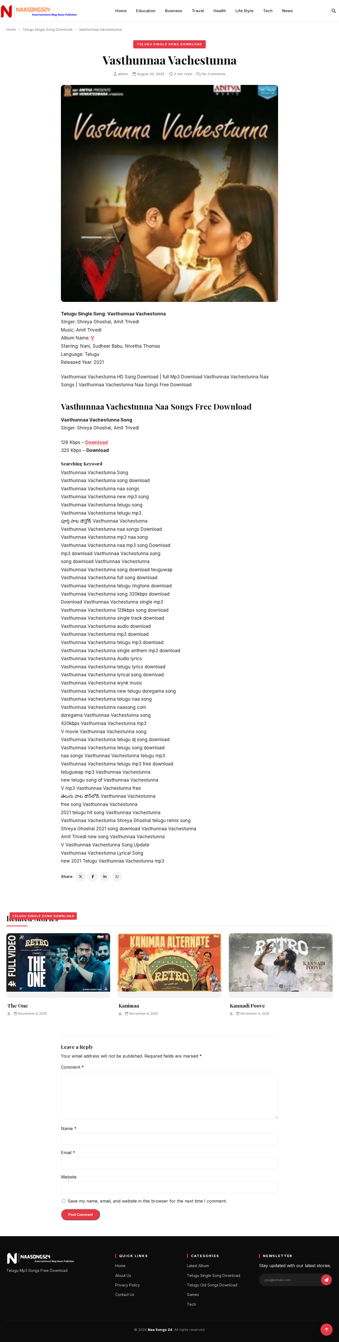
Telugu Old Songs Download (212, 1285)
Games (193, 1294)
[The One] (58, 965)
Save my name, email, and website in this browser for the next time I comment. (147, 1201)
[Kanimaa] (169, 965)
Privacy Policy (127, 1285)
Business (173, 10)
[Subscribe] (326, 1280)
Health (219, 10)
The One (17, 1005)
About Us (123, 1275)
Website (69, 1177)
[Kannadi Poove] (281, 965)
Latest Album (198, 1265)
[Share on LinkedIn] (105, 877)
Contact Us (124, 1294)
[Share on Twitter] (80, 877)
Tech (268, 10)
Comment (72, 1067)
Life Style (244, 10)
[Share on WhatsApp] (117, 877)
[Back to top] (326, 1329)
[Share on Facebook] (93, 877)
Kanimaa (129, 1005)
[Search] (333, 11)
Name (69, 1128)
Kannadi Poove (247, 1005)
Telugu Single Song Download (47, 29)
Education (145, 10)
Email (68, 1152)
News (287, 10)
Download (96, 442)
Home (121, 10)
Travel (198, 10)
